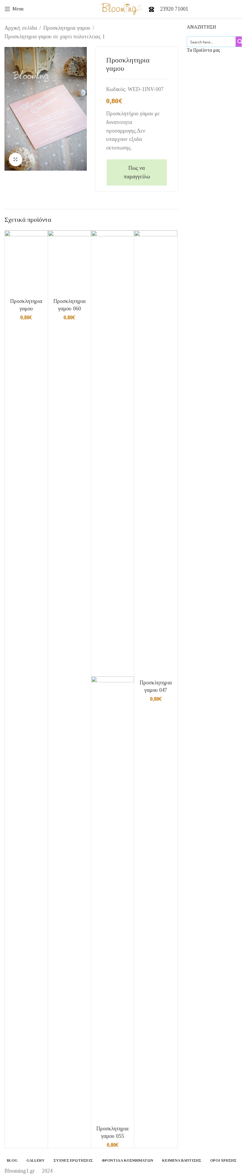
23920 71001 (174, 9)
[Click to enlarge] (15, 159)
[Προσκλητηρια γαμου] (26, 262)
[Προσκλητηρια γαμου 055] (112, 453)
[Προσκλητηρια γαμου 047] (155, 453)
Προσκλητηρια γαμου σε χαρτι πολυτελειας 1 (54, 37)
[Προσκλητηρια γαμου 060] (69, 262)
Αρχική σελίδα (20, 28)
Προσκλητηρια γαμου (66, 28)
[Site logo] (121, 8)
